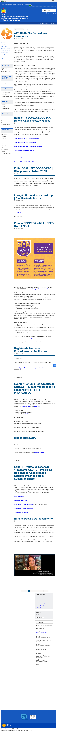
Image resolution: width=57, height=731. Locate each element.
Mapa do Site (52, 5)
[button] (40, 617)
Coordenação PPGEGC (6, 56)
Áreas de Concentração (6, 48)
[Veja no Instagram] (53, 13)
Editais (2, 117)
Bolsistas (3, 144)
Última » (46, 590)
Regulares (3, 136)
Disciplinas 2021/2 (25, 437)
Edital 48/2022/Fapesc (20, 154)
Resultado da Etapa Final (21, 512)
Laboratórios (4, 82)
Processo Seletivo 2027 (6, 92)
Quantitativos (4, 134)
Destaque (27, 29)
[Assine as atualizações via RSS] (55, 13)
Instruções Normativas (6, 119)
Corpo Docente (4, 149)
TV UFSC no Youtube (24, 406)
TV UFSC (27, 414)
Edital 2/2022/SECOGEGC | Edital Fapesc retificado (28, 146)
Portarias (3, 120)
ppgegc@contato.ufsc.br (41, 632)
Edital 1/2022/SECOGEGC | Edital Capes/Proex (26, 138)
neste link (37, 406)
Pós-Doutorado (5, 142)
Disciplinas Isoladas (5, 108)
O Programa (4, 42)
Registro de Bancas (24, 368)
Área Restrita (41, 23)
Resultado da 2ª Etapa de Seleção (23, 508)
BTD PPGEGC (39, 607)
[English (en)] (31, 5)
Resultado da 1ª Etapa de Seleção (23, 504)
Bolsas (37, 598)
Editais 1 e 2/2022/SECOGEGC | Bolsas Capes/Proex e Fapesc (33, 119)
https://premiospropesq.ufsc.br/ (40, 289)
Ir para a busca (19, 4)
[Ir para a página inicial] (15, 29)
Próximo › (41, 590)
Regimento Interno (5, 124)
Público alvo (4, 46)
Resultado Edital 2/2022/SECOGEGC (24, 162)
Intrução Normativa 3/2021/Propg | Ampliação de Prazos (34, 197)
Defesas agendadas (6, 153)
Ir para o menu (12, 4)
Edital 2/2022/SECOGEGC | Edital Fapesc (25, 142)
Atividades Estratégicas (6, 96)
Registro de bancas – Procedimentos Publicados (30, 349)
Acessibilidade (37, 5)
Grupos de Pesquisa (6, 84)
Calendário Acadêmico (41, 600)
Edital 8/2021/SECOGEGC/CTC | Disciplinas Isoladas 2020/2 (33, 169)
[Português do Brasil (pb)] (30, 5)
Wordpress (26, 729)
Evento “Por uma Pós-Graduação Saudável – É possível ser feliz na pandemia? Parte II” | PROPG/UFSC (34, 388)
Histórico (3, 44)
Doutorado (4, 140)
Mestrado (4, 138)
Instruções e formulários (39, 368)
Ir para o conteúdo (4, 4)
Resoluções (4, 122)
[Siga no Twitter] (48, 13)
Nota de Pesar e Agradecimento (33, 518)
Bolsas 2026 (4, 94)
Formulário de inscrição (20, 500)
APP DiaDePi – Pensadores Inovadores (30, 34)
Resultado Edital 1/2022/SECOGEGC (24, 158)
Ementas (3, 104)
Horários (3, 106)
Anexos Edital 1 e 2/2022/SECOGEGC (24, 150)
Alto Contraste (44, 5)
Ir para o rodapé (27, 4)
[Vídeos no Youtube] (51, 13)
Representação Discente (7, 58)
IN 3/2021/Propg (18, 212)
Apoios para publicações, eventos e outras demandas (6, 70)
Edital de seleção (19, 496)
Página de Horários (39, 452)
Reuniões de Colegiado (6, 60)
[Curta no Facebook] (46, 13)
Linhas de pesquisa (5, 50)
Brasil (4, 1)
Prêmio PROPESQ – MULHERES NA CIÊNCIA (34, 224)
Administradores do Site (50, 23)
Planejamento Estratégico (4, 53)
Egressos (3, 151)
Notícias (20, 29)
